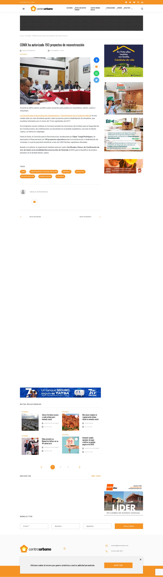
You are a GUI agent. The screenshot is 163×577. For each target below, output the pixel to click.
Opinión (119, 8)
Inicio (22, 35)
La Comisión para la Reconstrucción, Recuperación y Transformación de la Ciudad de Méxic (55, 116)
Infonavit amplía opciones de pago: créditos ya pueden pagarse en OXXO (88, 441)
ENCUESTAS (25, 476)
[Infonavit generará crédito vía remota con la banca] (80, 224)
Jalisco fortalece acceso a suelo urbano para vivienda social (50, 417)
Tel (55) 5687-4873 (117, 551)
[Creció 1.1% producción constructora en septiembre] (40, 304)
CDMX (23, 171)
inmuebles (66, 171)
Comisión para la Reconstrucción (43, 171)
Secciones (70, 8)
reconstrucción (27, 176)
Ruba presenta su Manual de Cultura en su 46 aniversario (50, 441)
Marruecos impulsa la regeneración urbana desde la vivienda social (90, 417)
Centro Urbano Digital (95, 9)
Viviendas (60, 176)
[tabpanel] (60, 434)
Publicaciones (110, 8)
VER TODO (96, 476)
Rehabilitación (45, 176)
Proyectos (80, 171)
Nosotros (127, 8)
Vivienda (28, 35)
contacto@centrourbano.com (119, 545)
